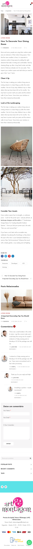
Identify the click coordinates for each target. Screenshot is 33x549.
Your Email (6, 418)
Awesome (5, 263)
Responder (12, 349)
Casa (2, 11)
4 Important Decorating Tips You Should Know (15, 279)
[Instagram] (5, 486)
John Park (14, 347)
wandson (6, 48)
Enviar (8, 444)
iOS (23, 263)
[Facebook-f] (2, 486)
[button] (29, 542)
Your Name (7, 410)
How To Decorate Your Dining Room (15, 276)
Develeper (14, 263)
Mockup (4, 267)
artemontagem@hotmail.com (20, 522)
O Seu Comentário (8, 425)
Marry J (14, 367)
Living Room (8, 11)
